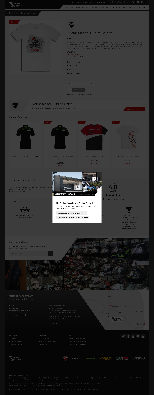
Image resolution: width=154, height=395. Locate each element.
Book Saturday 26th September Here (73, 217)
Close (99, 174)
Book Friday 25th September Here (71, 213)
